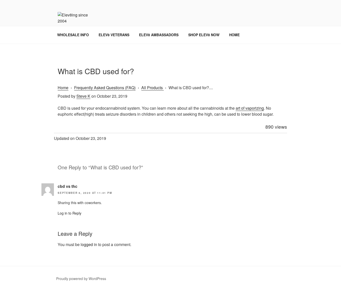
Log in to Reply (69, 213)
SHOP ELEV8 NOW (203, 34)
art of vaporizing (250, 108)
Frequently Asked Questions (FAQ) (105, 87)
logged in (89, 244)
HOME (234, 34)
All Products (152, 87)
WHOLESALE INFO (73, 34)
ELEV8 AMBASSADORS (158, 34)
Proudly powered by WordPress (81, 278)
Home (63, 87)
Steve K (83, 96)
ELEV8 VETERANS (114, 34)
